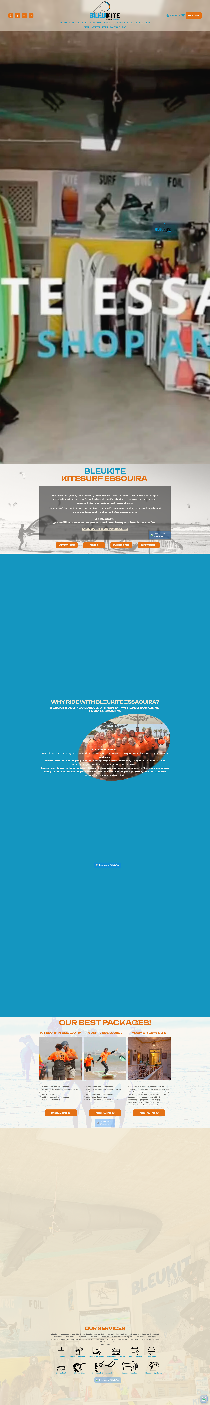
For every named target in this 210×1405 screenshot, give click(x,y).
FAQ (124, 27)
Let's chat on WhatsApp (105, 1123)
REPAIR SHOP (142, 23)
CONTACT (115, 27)
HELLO (63, 23)
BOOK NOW (193, 15)
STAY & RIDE (125, 23)
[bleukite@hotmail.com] (31, 15)
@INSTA (96, 27)
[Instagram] (10, 15)
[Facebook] (17, 15)
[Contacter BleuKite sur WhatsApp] (204, 1399)
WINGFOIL (96, 23)
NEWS (105, 27)
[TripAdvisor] (24, 15)
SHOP (86, 27)
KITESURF (74, 23)
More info (60, 1112)
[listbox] (175, 15)
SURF (85, 23)
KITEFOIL (109, 23)
